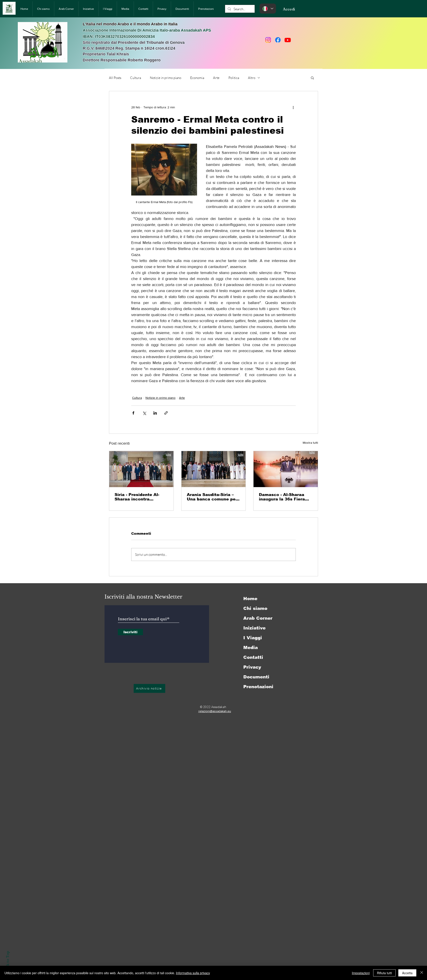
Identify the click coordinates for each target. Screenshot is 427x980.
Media (250, 647)
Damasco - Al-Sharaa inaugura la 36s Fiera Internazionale (282, 496)
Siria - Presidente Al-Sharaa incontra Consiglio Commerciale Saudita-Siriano (140, 496)
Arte (216, 78)
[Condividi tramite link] (166, 413)
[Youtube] (287, 40)
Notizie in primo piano (165, 78)
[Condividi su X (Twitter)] (144, 413)
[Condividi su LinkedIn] (155, 413)
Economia (197, 78)
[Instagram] (268, 40)
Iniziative (254, 627)
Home (250, 598)
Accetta (407, 973)
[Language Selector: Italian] (268, 9)
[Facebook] (278, 40)
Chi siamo (255, 608)
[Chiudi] (421, 972)
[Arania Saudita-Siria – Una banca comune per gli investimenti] (213, 469)
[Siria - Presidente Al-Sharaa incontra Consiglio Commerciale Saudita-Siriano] (141, 469)
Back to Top (7, 961)
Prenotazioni (258, 686)
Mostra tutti (310, 442)
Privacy (252, 667)
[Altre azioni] (293, 107)
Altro (251, 78)
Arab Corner (257, 618)
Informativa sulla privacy (193, 973)
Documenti (256, 676)
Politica (233, 78)
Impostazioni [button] (361, 973)
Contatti (253, 657)
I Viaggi (252, 637)
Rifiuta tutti (384, 973)
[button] (312, 77)
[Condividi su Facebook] (133, 413)
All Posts (115, 78)
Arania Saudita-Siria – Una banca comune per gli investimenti (212, 496)
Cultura (135, 78)
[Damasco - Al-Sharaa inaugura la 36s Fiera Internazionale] (286, 469)
